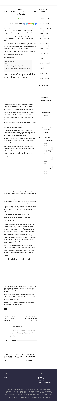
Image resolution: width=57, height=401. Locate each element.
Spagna (41, 58)
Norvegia (42, 48)
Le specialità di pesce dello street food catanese (16, 65)
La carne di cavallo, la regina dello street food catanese (18, 68)
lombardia (42, 43)
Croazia (47, 23)
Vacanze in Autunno (44, 70)
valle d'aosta (42, 80)
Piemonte (42, 50)
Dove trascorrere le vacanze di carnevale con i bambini (46, 114)
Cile (46, 20)
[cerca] (51, 2)
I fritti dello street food (11, 70)
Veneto (48, 80)
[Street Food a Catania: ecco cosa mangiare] (20, 18)
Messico (41, 45)
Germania (46, 35)
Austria (46, 15)
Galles (41, 35)
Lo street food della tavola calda (13, 67)
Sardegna (46, 53)
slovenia (50, 55)
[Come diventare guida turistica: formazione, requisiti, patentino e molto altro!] (41, 149)
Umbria (41, 68)
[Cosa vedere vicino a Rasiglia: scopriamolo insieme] (41, 141)
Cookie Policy (41, 380)
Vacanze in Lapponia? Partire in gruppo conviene (48, 160)
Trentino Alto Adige (44, 65)
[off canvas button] (5, 2)
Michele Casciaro (10, 23)
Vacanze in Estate (43, 73)
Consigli (20, 9)
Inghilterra (46, 38)
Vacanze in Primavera (44, 78)
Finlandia (49, 28)
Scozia (41, 55)
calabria (47, 18)
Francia (41, 30)
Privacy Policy (41, 378)
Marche (47, 43)
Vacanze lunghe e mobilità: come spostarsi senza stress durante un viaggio (9, 357)
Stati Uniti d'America (44, 60)
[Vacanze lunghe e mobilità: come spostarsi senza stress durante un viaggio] (9, 348)
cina (50, 20)
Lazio (41, 40)
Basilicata (42, 18)
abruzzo (41, 15)
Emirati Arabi (42, 28)
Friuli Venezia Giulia (44, 33)
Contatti (40, 377)
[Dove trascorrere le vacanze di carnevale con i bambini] (20, 348)
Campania (42, 20)
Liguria (45, 40)
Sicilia (9, 308)
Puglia (41, 53)
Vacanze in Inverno (44, 75)
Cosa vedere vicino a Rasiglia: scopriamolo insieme (48, 142)
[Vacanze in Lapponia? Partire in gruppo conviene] (41, 159)
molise (46, 45)
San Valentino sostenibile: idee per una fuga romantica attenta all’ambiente (31, 357)
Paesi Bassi (47, 48)
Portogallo (48, 50)
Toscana (47, 63)
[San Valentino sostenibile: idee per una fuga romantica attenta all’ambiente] (31, 348)
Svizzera (41, 63)
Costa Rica (42, 23)
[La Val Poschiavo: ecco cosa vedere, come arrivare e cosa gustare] (41, 167)
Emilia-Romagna (43, 25)
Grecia (41, 38)
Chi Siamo (6, 377)
